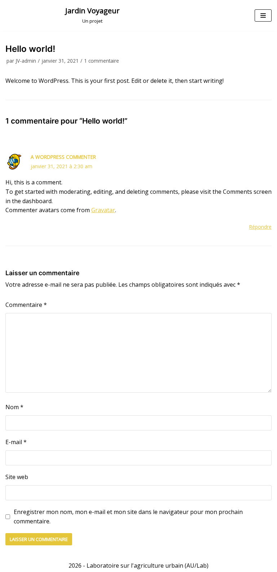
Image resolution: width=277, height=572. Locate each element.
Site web (16, 477)
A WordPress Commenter (63, 156)
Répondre (260, 226)
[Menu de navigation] (263, 15)
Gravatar (103, 210)
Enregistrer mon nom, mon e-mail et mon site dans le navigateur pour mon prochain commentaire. (128, 516)
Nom (14, 407)
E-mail (16, 442)
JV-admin (26, 60)
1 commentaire (101, 60)
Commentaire (26, 305)
